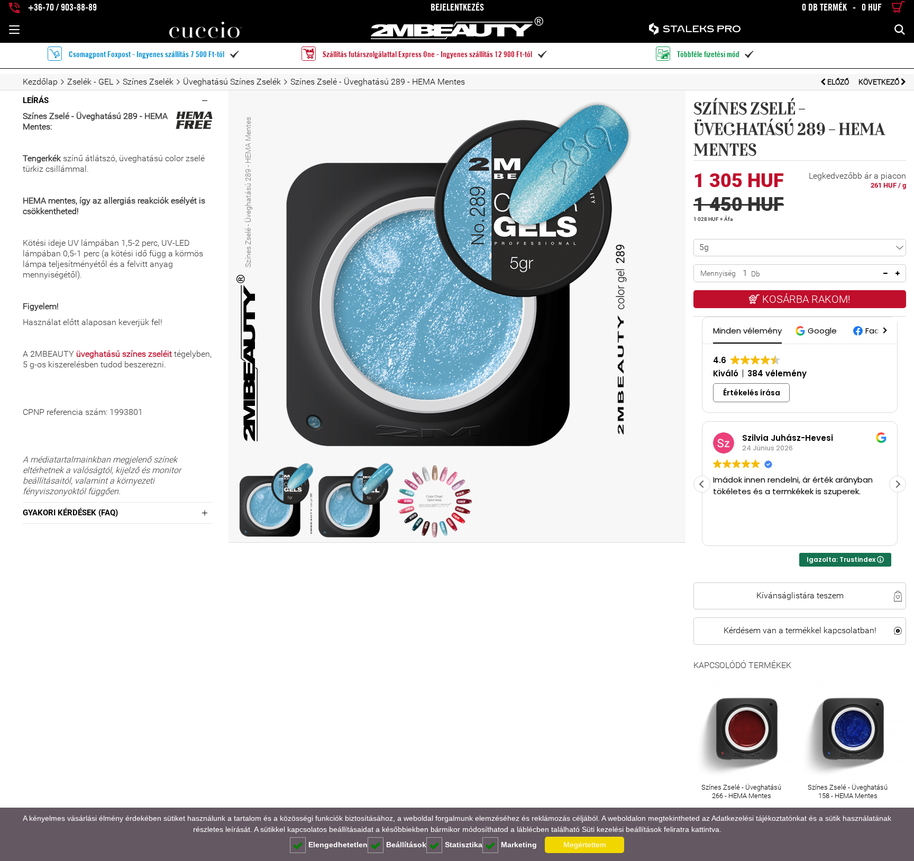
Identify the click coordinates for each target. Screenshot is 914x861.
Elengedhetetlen (338, 844)
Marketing (519, 844)
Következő (879, 82)
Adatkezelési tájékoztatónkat (759, 818)
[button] (817, 330)
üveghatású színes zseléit (124, 354)
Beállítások (406, 844)
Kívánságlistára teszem (800, 595)
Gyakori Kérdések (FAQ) (70, 512)
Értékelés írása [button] (751, 392)
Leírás (36, 100)
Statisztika (463, 844)
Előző (838, 82)
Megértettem (584, 844)
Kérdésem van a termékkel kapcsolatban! (800, 630)
